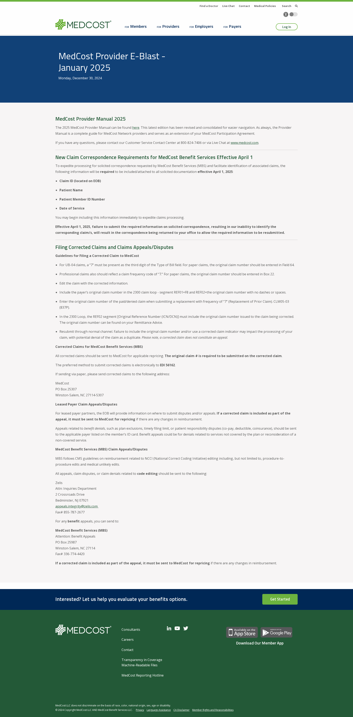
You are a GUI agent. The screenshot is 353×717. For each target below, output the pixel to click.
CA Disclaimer (181, 710)
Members (138, 26)
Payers (235, 26)
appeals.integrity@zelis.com (76, 506)
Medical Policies (265, 6)
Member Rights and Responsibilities (212, 710)
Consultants (131, 629)
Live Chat (228, 6)
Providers (170, 26)
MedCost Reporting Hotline (143, 675)
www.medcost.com (244, 142)
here (135, 127)
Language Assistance (159, 710)
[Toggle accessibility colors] (293, 14)
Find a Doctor (209, 6)
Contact (244, 6)
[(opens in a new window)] (170, 628)
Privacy (140, 710)
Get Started (280, 599)
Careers (128, 639)
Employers (204, 26)
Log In (286, 26)
